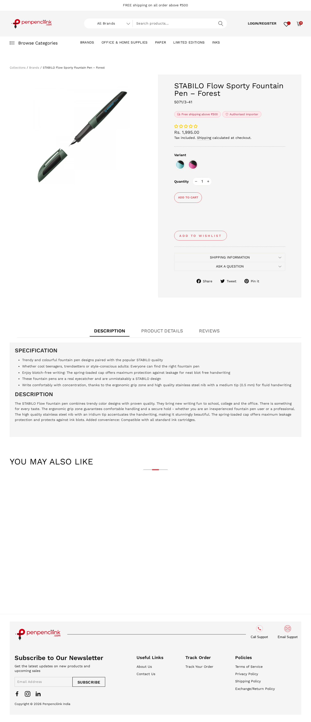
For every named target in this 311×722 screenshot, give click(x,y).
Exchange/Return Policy (255, 689)
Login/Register (262, 23)
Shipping (204, 138)
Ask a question (230, 266)
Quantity (181, 181)
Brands (87, 42)
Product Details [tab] (162, 331)
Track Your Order (199, 667)
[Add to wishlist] (17, 489)
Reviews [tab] (209, 331)
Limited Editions (189, 42)
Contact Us (146, 674)
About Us (144, 667)
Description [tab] (109, 331)
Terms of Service (249, 667)
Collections (18, 67)
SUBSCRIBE (89, 682)
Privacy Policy (246, 674)
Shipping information (230, 257)
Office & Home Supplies (125, 42)
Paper (160, 42)
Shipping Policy (248, 681)
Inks (216, 42)
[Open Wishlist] (286, 23)
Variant (180, 155)
